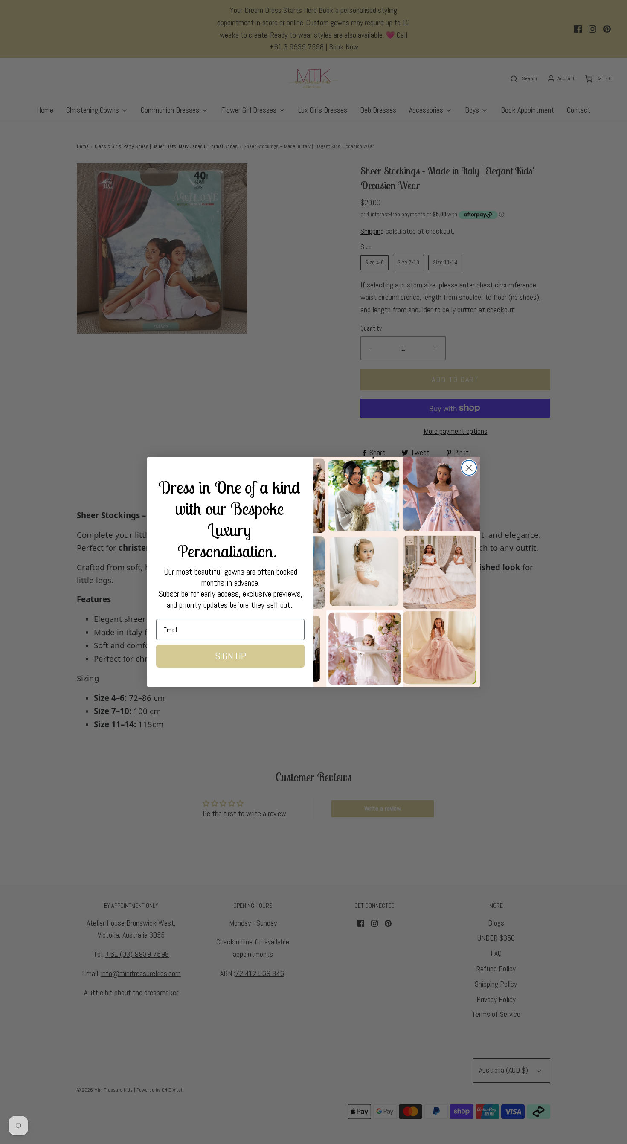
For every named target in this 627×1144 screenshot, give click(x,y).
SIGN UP (230, 656)
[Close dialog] (469, 467)
